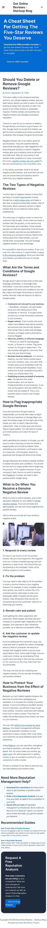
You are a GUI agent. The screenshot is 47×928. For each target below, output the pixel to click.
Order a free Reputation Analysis (21, 796)
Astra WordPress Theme (29, 923)
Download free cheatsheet (18, 787)
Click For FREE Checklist (17, 62)
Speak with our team (16, 805)
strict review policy (22, 200)
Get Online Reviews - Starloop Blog (22, 7)
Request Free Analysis (12, 903)
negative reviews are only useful (25, 161)
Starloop (11, 745)
